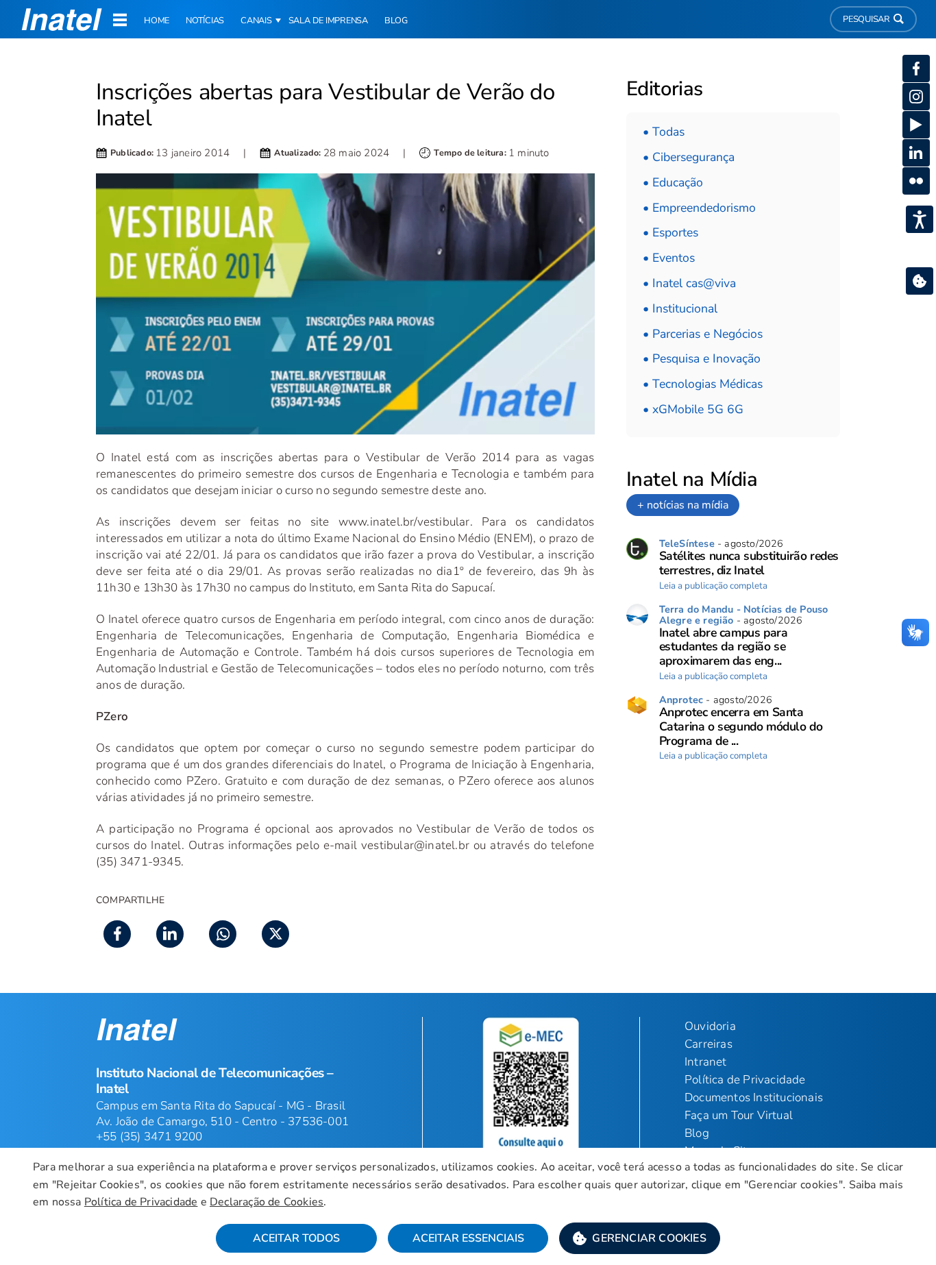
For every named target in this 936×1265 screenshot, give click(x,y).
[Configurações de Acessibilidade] (919, 219)
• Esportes (670, 232)
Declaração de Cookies (266, 1201)
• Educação (673, 182)
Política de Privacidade (141, 1201)
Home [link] (156, 20)
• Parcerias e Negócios (703, 334)
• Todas (664, 131)
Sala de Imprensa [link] (328, 20)
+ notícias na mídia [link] (682, 505)
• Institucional (680, 308)
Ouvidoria (710, 1026)
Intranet (706, 1062)
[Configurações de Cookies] (919, 281)
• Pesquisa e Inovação (702, 358)
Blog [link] (396, 20)
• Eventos (669, 257)
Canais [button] (256, 20)
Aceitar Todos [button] (296, 1238)
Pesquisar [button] (866, 19)
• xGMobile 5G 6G (693, 409)
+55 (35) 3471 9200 (149, 1136)
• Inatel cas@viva (689, 283)
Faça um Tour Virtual (739, 1115)
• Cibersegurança (689, 157)
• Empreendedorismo (699, 207)
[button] (639, 1238)
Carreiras (708, 1044)
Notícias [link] (205, 20)
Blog (697, 1133)
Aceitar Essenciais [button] (468, 1238)
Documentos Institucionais (754, 1097)
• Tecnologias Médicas (703, 384)
